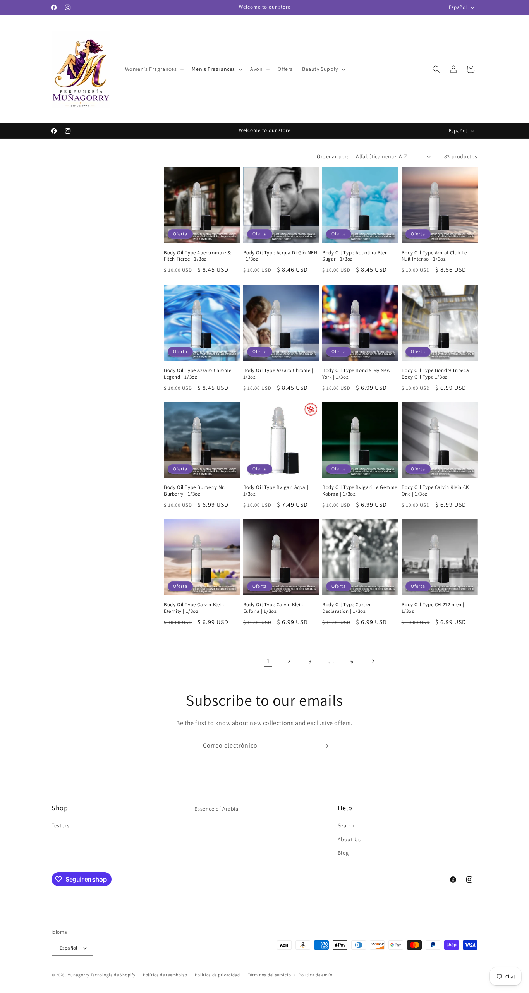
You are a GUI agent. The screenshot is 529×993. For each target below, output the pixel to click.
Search (346, 825)
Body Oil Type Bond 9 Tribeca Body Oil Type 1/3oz (435, 373)
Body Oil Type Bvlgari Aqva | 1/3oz (276, 490)
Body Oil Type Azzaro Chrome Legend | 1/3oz (197, 373)
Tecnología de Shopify (113, 975)
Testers (60, 825)
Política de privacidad (217, 975)
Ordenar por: (332, 156)
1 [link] (268, 661)
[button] (153, 69)
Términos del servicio (269, 975)
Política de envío (316, 975)
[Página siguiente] (372, 661)
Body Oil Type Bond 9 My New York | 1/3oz (356, 373)
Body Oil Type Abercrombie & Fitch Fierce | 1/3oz (197, 256)
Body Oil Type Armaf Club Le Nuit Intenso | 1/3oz (434, 256)
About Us (349, 839)
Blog (343, 852)
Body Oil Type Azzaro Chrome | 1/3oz (278, 373)
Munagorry (78, 975)
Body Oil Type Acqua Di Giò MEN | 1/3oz (280, 256)
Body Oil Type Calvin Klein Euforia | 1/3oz (273, 608)
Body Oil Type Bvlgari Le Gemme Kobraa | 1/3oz (359, 490)
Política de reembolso (165, 975)
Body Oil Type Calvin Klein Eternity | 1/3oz (194, 608)
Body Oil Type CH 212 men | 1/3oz (433, 608)
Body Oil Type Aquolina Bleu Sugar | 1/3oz (355, 256)
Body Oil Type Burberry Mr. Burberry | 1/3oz (194, 490)
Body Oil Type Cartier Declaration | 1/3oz (346, 608)
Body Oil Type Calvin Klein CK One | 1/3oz (435, 490)
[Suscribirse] (325, 746)
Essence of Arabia (216, 808)
